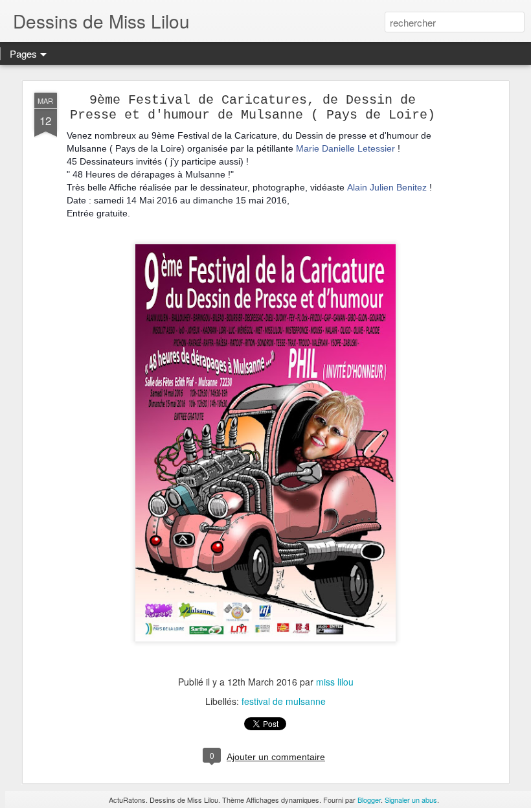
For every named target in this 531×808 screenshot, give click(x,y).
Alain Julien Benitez (387, 187)
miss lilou (335, 681)
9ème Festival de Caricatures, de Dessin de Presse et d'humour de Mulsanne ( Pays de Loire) (252, 107)
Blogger (369, 799)
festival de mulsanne (284, 701)
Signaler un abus (411, 799)
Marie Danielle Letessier (345, 148)
